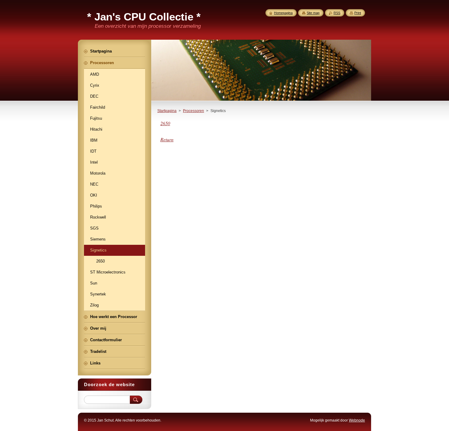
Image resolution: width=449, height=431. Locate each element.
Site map (313, 13)
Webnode (357, 420)
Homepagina (283, 13)
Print (357, 13)
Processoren (193, 111)
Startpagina (167, 111)
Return (166, 139)
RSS (337, 13)
